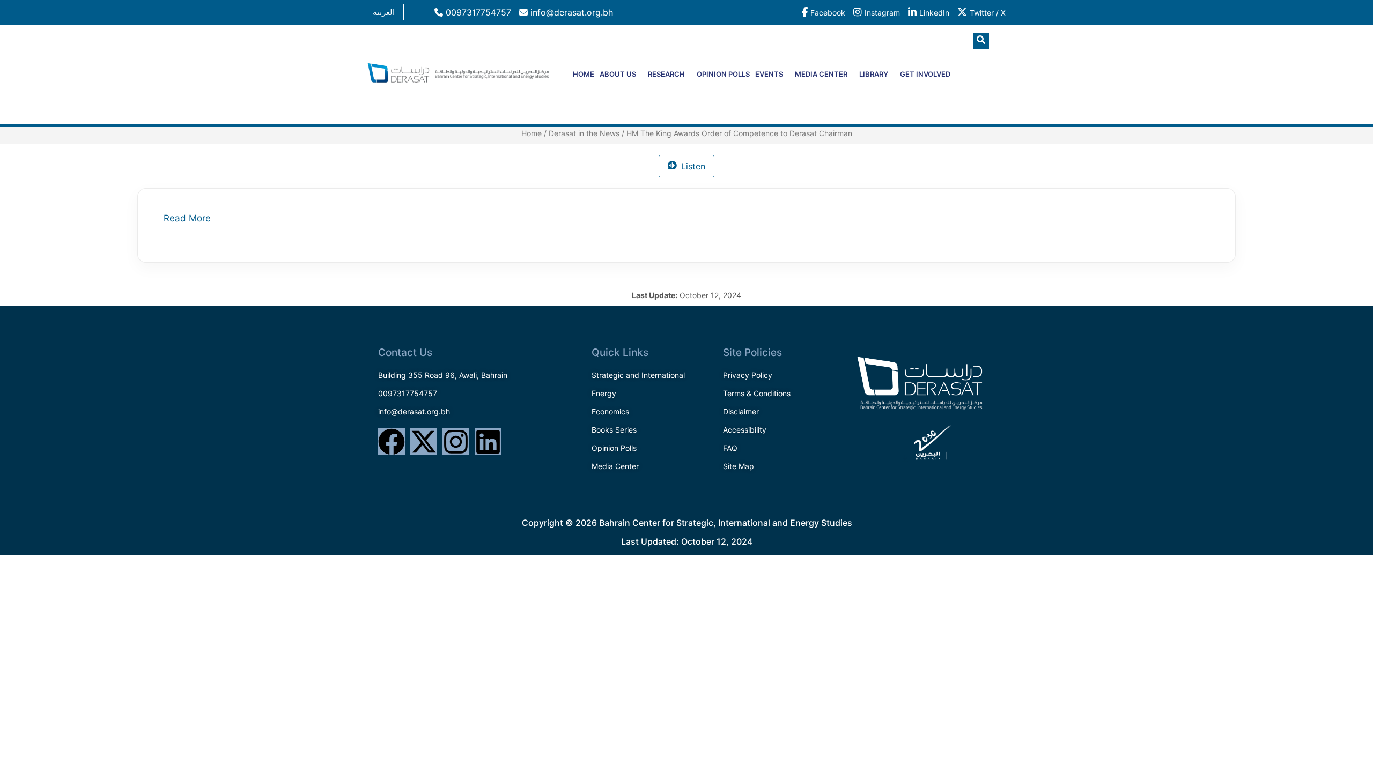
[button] (981, 41)
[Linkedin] (488, 441)
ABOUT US (618, 74)
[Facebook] (391, 441)
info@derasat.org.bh (570, 12)
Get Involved (925, 74)
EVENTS (769, 74)
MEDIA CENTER (821, 74)
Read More (187, 218)
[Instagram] (455, 441)
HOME (583, 74)
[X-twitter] (423, 441)
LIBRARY (873, 74)
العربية (384, 12)
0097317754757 (477, 12)
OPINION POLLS (723, 74)
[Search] (989, 85)
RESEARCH (666, 74)
